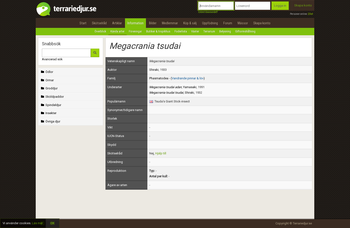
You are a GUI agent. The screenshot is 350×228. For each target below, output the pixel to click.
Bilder (152, 23)
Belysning (225, 31)
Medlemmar (170, 23)
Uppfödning (210, 23)
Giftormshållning (245, 31)
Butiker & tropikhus (158, 31)
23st (310, 14)
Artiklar (117, 23)
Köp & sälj (190, 23)
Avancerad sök (52, 59)
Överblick (100, 31)
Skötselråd (99, 23)
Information (135, 23)
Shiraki (154, 69)
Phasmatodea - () (177, 78)
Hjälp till (160, 153)
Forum (227, 23)
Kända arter (117, 31)
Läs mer (37, 223)
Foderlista (181, 31)
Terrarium (209, 31)
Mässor (243, 23)
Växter (195, 31)
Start (83, 23)
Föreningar (135, 31)
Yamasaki (189, 87)
